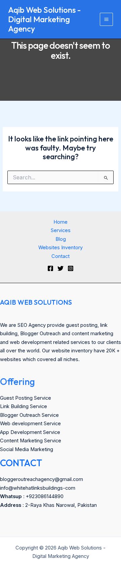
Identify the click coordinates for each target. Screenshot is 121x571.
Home (60, 222)
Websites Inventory (60, 248)
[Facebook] (50, 268)
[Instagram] (71, 268)
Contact (60, 256)
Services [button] (61, 230)
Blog (60, 239)
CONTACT (21, 463)
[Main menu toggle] (106, 19)
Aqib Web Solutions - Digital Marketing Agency (44, 19)
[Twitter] (60, 268)
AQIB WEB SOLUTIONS (36, 302)
